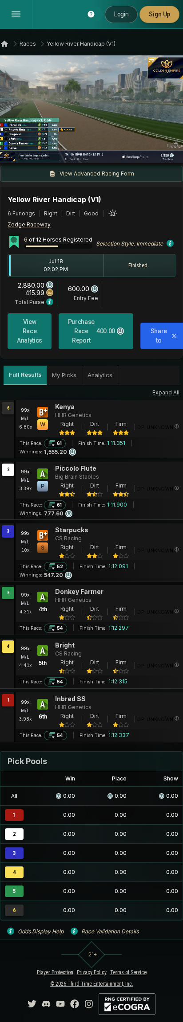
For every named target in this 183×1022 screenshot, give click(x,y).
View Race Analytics (29, 331)
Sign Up (159, 14)
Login (121, 14)
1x (37, 150)
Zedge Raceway (29, 224)
